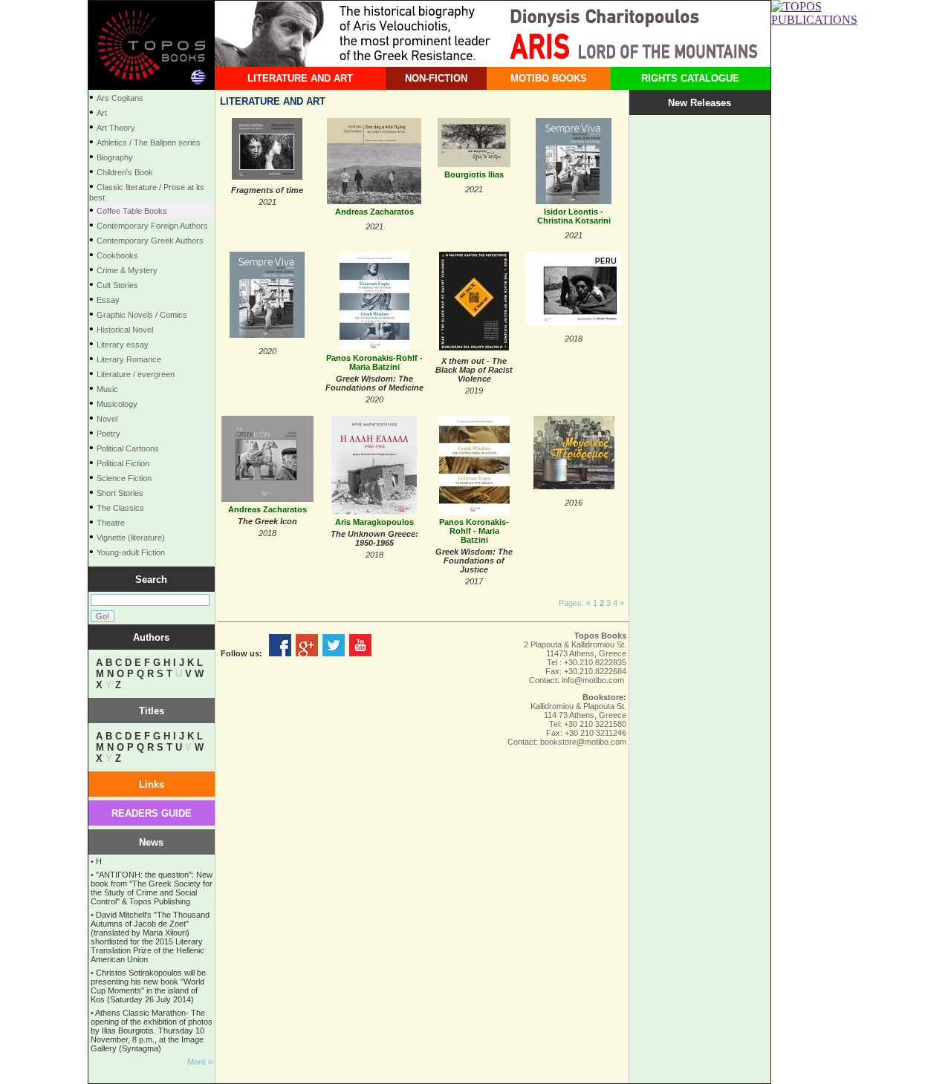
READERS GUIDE (151, 813)
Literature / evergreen (136, 374)
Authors (151, 637)
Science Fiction (124, 478)
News (151, 842)
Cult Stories (117, 285)
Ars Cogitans (120, 98)
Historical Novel (125, 329)
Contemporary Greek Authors (150, 240)
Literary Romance (129, 359)
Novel (107, 418)
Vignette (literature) (131, 537)
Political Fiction (123, 463)
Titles (151, 710)
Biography (115, 157)
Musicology (117, 403)
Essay (108, 300)
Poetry (108, 433)
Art (102, 112)
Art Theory (116, 127)
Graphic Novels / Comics (142, 314)
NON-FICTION (436, 78)
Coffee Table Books (132, 210)
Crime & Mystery (127, 270)
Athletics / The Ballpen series (149, 142)
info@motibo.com (593, 680)
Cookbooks (117, 255)
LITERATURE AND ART (300, 78)
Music (107, 389)
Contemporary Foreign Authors (152, 225)
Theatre (111, 522)
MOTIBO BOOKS (548, 78)
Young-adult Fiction (131, 552)
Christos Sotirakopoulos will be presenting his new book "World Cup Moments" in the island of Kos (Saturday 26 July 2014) (148, 986)
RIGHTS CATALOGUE (690, 78)
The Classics (120, 507)
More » (199, 1061)
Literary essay (123, 344)
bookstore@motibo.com (583, 741)
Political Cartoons (128, 448)
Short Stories (120, 493)
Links (151, 784)
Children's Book (125, 172)
